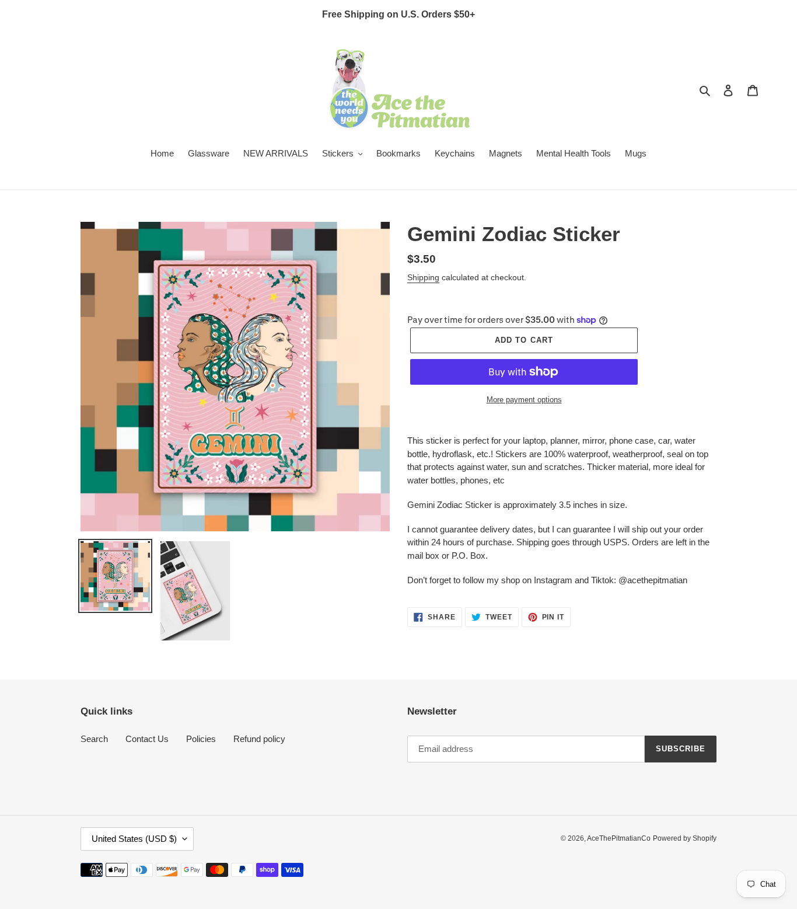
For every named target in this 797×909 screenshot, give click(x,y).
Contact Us (147, 739)
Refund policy (259, 739)
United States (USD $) (134, 839)
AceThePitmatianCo (619, 838)
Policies (201, 739)
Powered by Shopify (684, 838)
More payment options (524, 399)
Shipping (423, 277)
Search (94, 739)
